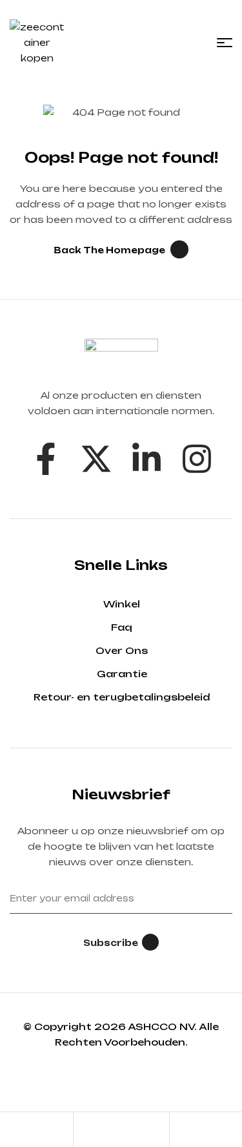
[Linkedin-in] (146, 459)
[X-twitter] (96, 459)
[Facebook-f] (46, 459)
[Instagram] (197, 459)
